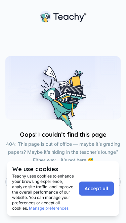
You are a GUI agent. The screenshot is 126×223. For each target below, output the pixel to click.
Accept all (96, 189)
